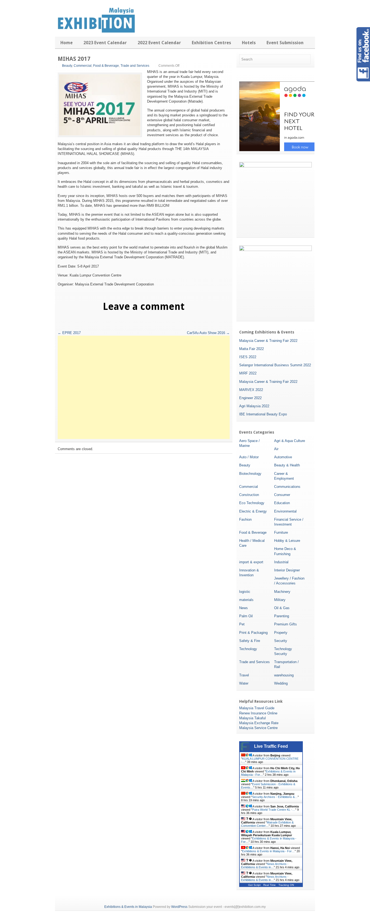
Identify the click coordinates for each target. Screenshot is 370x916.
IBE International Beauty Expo (263, 414)
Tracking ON (286, 884)
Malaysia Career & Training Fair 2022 (268, 341)
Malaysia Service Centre (258, 728)
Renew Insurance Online (258, 713)
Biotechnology (250, 474)
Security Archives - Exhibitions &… (275, 797)
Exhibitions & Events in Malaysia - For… (268, 851)
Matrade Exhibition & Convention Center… (267, 824)
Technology (248, 649)
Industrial (281, 562)
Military (279, 600)
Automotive (283, 457)
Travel (244, 675)
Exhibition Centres (211, 42)
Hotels (249, 42)
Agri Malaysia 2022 (254, 406)
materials (246, 600)
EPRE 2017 (69, 333)
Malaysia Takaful (252, 718)
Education (282, 503)
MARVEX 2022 (251, 390)
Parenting (281, 616)
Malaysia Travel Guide (256, 708)
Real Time (269, 884)
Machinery (282, 592)
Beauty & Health (287, 465)
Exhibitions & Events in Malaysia (128, 907)
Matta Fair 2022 (251, 349)
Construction (249, 495)
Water (243, 683)
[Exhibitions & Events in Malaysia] (95, 32)
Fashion (245, 519)
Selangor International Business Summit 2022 (275, 365)
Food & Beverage (106, 66)
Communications (287, 487)
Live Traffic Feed (271, 746)
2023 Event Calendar (105, 42)
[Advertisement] (144, 387)
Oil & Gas (282, 608)
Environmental (285, 511)
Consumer (282, 495)
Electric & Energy (253, 511)
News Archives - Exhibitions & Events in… (264, 865)
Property (280, 633)
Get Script (254, 884)
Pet (242, 624)
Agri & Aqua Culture (289, 441)
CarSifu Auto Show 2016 (208, 333)
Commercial (83, 66)
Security (280, 641)
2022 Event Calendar (159, 42)
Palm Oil (246, 616)
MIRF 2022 (248, 373)
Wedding (281, 683)
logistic (244, 592)
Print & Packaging (253, 633)
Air (276, 449)
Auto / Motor (249, 457)
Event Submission (285, 42)
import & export (251, 562)
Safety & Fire (249, 641)
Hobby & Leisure (287, 541)
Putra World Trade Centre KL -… (273, 809)
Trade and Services (135, 66)
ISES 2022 (247, 357)
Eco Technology (251, 503)
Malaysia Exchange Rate (258, 723)
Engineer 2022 (250, 398)
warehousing (284, 675)
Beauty (67, 66)
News (243, 608)
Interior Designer (287, 570)
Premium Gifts (285, 624)
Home (66, 42)
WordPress (179, 907)
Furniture (281, 532)
